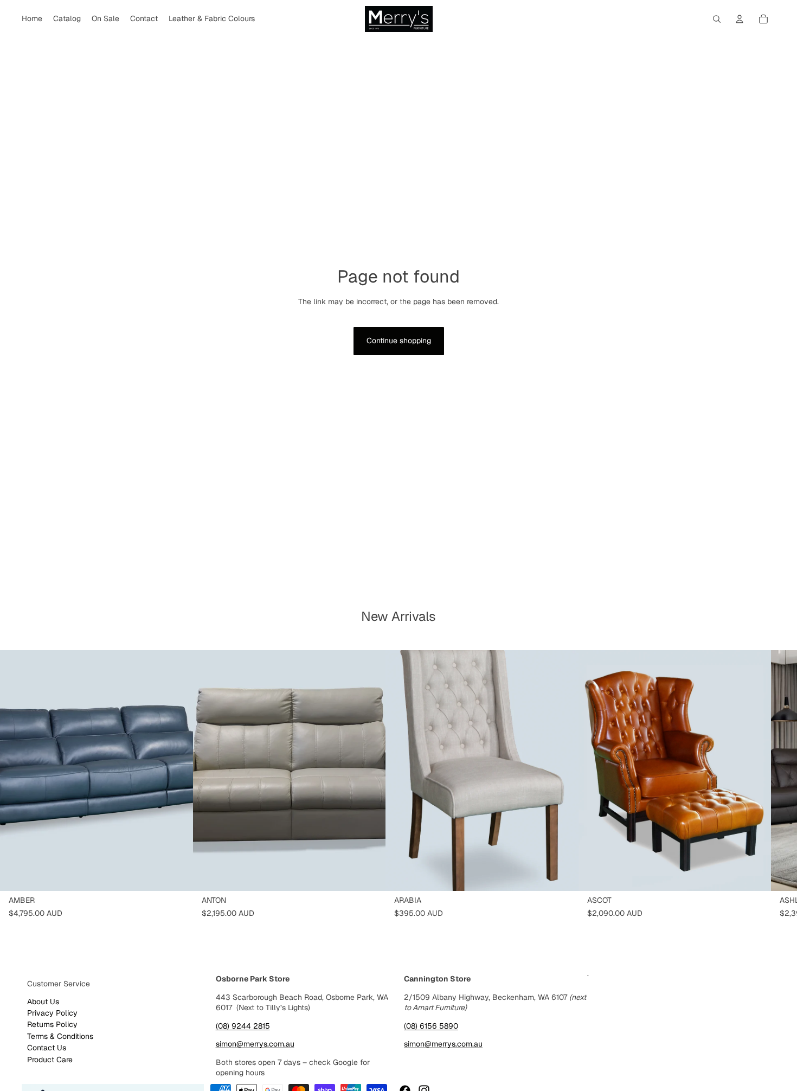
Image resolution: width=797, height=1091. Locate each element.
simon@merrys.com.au (255, 1044)
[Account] (739, 19)
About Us (43, 1001)
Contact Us (46, 1048)
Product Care (50, 1059)
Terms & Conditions (60, 1036)
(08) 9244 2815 (243, 1026)
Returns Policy (52, 1024)
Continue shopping (399, 340)
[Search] (717, 19)
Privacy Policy (52, 1013)
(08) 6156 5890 (431, 1026)
